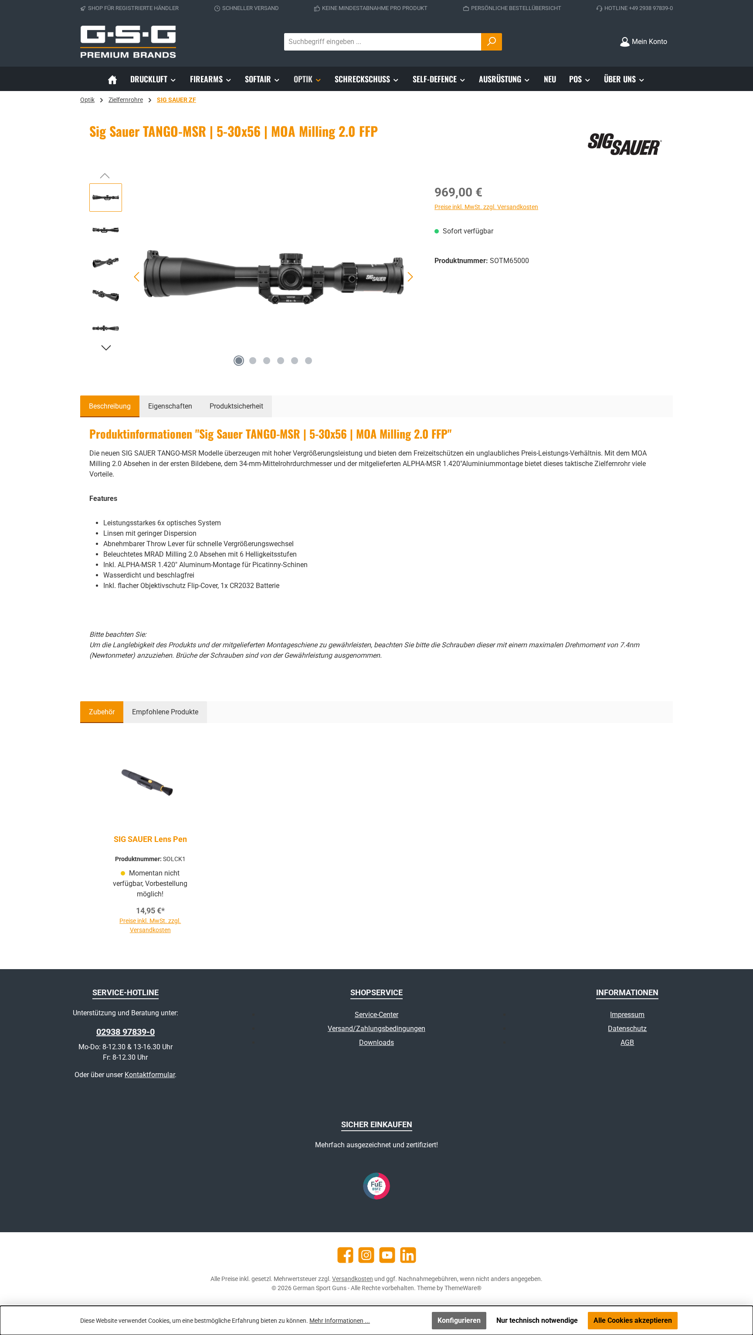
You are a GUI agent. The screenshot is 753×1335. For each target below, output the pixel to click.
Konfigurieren (459, 1320)
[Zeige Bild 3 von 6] (266, 360)
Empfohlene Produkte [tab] (165, 712)
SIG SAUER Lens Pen (150, 839)
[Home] (112, 79)
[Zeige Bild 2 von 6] (252, 360)
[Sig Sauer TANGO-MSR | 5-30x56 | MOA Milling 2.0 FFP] (273, 277)
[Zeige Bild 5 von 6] (294, 360)
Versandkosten (352, 1278)
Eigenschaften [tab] (170, 406)
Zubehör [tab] (102, 712)
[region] (253, 277)
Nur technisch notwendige (537, 1320)
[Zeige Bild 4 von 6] (280, 360)
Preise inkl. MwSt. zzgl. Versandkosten (486, 206)
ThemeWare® (463, 1287)
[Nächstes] (410, 277)
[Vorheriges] (137, 277)
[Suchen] (491, 42)
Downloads (376, 1042)
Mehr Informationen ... (339, 1320)
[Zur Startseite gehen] (128, 42)
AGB (627, 1042)
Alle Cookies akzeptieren (633, 1320)
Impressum (627, 1015)
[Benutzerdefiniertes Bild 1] (376, 1186)
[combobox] (383, 42)
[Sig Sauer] (624, 144)
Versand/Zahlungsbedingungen (376, 1028)
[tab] (109, 406)
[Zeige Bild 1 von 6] (238, 360)
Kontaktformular (150, 1075)
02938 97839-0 (125, 1032)
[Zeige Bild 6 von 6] (308, 360)
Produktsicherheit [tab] (236, 406)
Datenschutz (627, 1028)
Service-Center (376, 1015)
